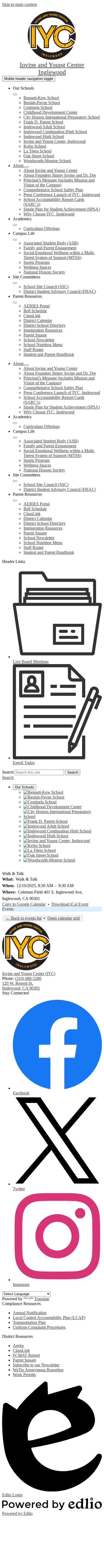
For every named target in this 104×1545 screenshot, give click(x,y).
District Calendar (37, 320)
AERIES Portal (36, 306)
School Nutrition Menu (42, 344)
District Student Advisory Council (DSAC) (59, 291)
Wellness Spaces (37, 267)
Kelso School (34, 146)
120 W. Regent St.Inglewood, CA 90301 (21, 985)
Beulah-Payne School (41, 102)
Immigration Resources (42, 330)
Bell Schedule (35, 311)
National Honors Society (44, 272)
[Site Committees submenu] (15, 283)
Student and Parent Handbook (48, 354)
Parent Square (35, 335)
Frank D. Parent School (43, 122)
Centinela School (37, 107)
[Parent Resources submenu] (15, 302)
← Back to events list (24, 918)
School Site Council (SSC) (46, 286)
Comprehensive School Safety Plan (53, 189)
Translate (41, 1298)
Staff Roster (33, 349)
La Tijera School (37, 151)
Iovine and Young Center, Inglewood (54, 141)
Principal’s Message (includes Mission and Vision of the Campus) (59, 182)
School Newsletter (38, 340)
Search (8, 772)
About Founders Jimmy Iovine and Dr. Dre (59, 175)
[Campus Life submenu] (15, 239)
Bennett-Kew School (41, 97)
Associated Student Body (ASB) (50, 243)
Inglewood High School (43, 136)
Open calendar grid (63, 918)
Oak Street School (38, 156)
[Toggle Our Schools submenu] (15, 94)
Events (8, 909)
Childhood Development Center (50, 112)
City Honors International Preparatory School (61, 117)
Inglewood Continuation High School (55, 131)
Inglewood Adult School (44, 127)
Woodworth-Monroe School (47, 160)
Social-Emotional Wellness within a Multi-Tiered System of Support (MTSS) (59, 255)
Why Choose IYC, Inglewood (48, 214)
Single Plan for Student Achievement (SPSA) (61, 209)
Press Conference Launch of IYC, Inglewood (61, 194)
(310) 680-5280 (28, 978)
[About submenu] (27, 167)
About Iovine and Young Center (50, 170)
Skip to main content (19, 4)
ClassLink (32, 315)
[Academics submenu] (15, 225)
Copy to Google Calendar (24, 904)
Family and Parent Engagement (49, 248)
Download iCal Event (69, 904)
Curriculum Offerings (41, 228)
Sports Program (36, 262)
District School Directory (44, 325)
